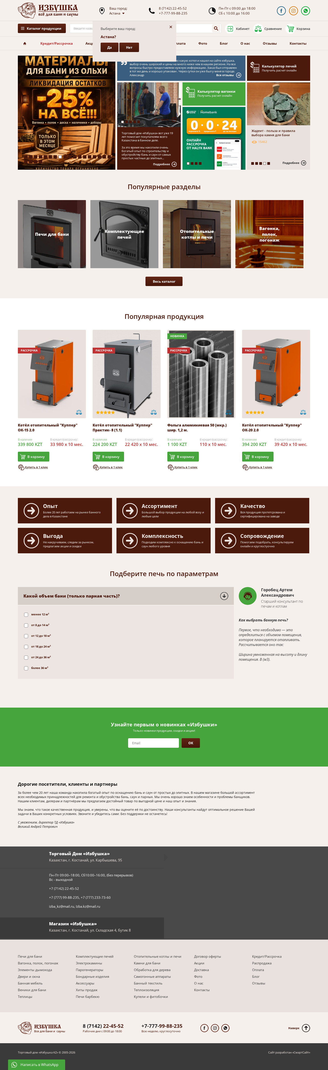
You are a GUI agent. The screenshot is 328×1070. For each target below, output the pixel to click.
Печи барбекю (87, 996)
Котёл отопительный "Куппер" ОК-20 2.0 (272, 428)
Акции (91, 43)
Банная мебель (30, 983)
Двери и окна (29, 976)
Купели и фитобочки (151, 996)
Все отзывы (225, 75)
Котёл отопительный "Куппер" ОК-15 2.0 (47, 428)
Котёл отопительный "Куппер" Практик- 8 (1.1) (122, 428)
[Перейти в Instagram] (293, 10)
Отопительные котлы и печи (157, 956)
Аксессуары (85, 983)
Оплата (179, 43)
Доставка (201, 970)
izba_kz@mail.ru (61, 906)
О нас (245, 43)
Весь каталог (164, 281)
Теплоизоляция (146, 990)
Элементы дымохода (35, 970)
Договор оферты (207, 956)
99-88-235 (162, 1025)
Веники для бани (32, 990)
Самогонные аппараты (152, 976)
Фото (202, 43)
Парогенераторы (89, 970)
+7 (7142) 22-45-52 (64, 888)
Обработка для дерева (152, 970)
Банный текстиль (148, 983)
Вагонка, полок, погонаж (38, 963)
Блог (224, 43)
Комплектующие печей (95, 956)
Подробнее (161, 164)
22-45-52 (103, 1025)
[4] (151, 104)
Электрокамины (89, 963)
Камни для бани (147, 963)
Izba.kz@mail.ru (88, 906)
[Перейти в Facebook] (281, 10)
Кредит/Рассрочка (56, 43)
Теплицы (25, 996)
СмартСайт (301, 1052)
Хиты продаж (87, 990)
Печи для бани (30, 956)
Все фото (162, 119)
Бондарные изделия (92, 976)
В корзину (36, 456)
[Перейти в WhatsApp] (305, 10)
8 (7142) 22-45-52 (173, 8)
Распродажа (262, 963)
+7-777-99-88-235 (173, 13)
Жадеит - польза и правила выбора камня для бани (273, 133)
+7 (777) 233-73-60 (96, 897)
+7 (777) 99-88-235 (64, 897)
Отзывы (270, 43)
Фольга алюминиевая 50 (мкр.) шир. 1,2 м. (197, 428)
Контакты (298, 43)
